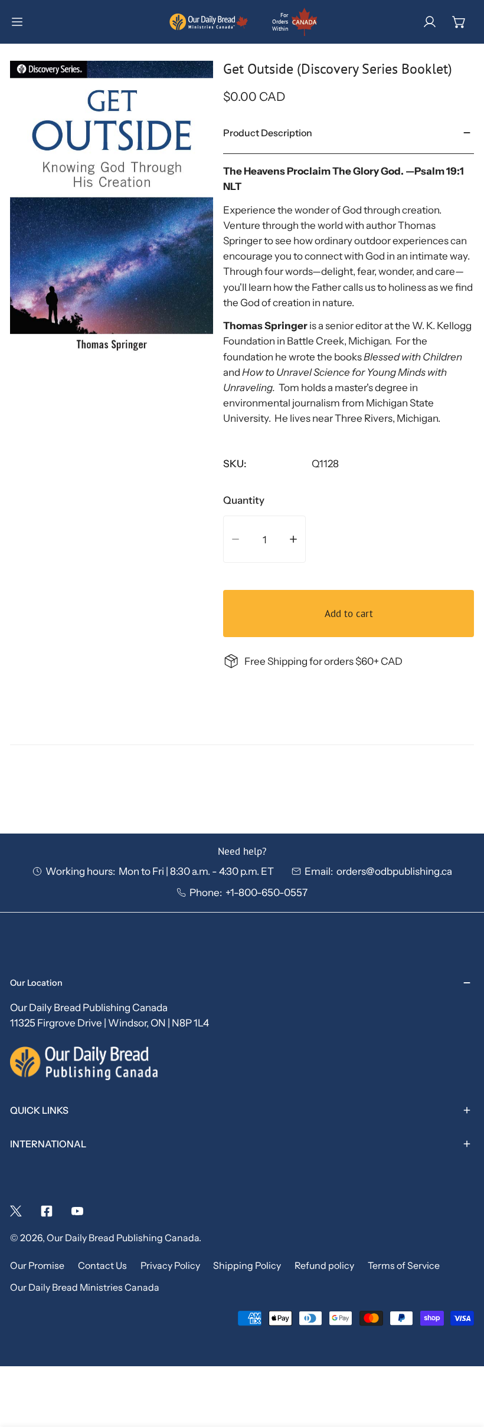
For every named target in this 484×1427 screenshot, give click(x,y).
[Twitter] (16, 1211)
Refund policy (324, 1265)
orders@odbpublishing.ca (394, 871)
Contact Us (102, 1265)
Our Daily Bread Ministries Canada (84, 1287)
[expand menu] (17, 22)
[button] (459, 22)
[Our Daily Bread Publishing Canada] (209, 22)
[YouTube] (77, 1211)
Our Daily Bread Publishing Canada (123, 1238)
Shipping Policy (247, 1265)
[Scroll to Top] (461, 1362)
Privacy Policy (170, 1265)
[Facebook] (46, 1211)
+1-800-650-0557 (266, 892)
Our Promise (37, 1265)
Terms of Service (404, 1265)
